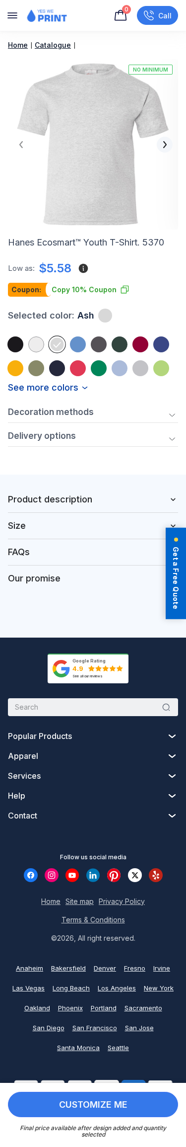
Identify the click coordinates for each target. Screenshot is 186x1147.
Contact (22, 815)
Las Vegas (28, 988)
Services (24, 776)
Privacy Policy (122, 901)
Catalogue (53, 45)
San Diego (48, 1028)
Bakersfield (68, 968)
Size (17, 525)
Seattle (118, 1048)
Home (18, 45)
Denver (105, 968)
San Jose (139, 1028)
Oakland (37, 1008)
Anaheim (29, 968)
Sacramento (143, 1008)
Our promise (34, 578)
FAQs (19, 552)
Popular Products (40, 736)
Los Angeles (117, 988)
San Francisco (94, 1028)
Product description (50, 499)
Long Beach (71, 988)
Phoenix (70, 1008)
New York (159, 988)
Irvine (161, 968)
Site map (79, 901)
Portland (104, 1008)
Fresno (134, 968)
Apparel (23, 756)
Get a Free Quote (176, 578)
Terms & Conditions (93, 919)
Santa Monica (78, 1048)
